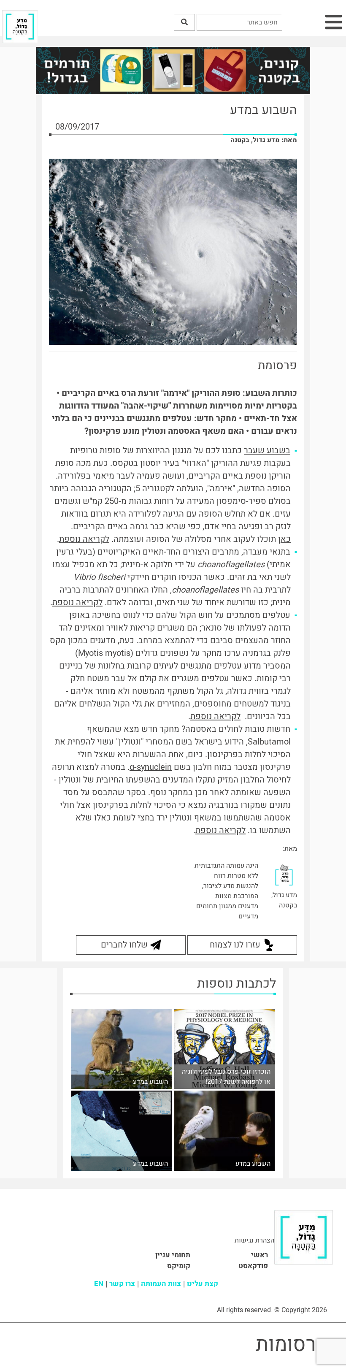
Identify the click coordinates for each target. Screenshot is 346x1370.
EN (98, 1283)
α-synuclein (151, 767)
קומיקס (178, 1266)
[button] (184, 22)
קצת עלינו (202, 1283)
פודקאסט (253, 1266)
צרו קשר (122, 1283)
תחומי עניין (172, 1255)
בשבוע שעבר (267, 450)
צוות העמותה (161, 1283)
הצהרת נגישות (254, 1240)
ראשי (259, 1255)
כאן (284, 539)
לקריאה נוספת (84, 539)
